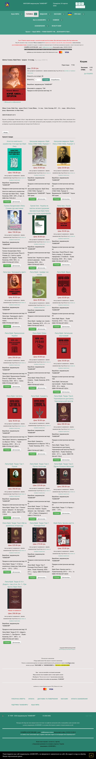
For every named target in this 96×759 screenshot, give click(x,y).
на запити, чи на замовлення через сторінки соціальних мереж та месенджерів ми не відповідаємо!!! (48, 49)
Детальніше (16, 201)
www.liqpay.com (69, 663)
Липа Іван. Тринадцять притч (14, 272)
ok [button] (91, 755)
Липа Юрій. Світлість (14, 396)
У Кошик (7, 201)
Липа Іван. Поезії (63, 206)
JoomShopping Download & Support (67, 649)
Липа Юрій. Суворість (39, 396)
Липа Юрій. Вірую (63, 272)
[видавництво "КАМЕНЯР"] (7, 4)
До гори (89, 716)
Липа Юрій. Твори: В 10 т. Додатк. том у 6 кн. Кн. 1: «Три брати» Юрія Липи (14, 584)
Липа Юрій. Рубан (39, 333)
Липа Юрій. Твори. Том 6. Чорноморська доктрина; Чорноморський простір (64, 398)
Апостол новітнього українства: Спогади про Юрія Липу (14, 143)
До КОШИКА (88, 73)
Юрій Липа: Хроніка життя (64, 523)
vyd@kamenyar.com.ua (47, 47)
